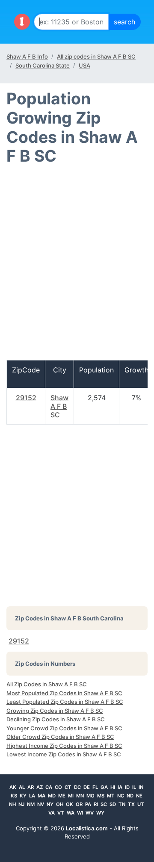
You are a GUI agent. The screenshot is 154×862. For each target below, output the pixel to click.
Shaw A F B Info (27, 56)
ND (130, 796)
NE (139, 796)
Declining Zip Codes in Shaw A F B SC (55, 719)
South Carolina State (42, 65)
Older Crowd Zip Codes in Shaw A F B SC (60, 736)
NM (31, 804)
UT (140, 804)
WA (70, 813)
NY (50, 804)
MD (52, 796)
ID (127, 787)
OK (69, 804)
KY (23, 796)
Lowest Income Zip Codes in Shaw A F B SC (63, 754)
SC (104, 804)
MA (41, 796)
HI (112, 787)
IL (134, 787)
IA (120, 787)
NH (12, 804)
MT (111, 796)
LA (32, 796)
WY (100, 813)
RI (96, 804)
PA (88, 804)
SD (113, 804)
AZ (39, 787)
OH (59, 804)
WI (80, 813)
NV (40, 804)
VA (51, 813)
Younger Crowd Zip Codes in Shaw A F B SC (64, 728)
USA (84, 65)
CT (68, 787)
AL (22, 787)
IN (141, 787)
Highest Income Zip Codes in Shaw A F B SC (64, 745)
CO (58, 787)
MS (100, 796)
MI (71, 796)
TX (131, 804)
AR (30, 787)
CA (48, 787)
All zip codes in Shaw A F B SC (96, 56)
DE (86, 787)
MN (80, 796)
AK (12, 787)
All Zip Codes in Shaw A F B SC (46, 684)
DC (77, 787)
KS (14, 796)
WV (90, 813)
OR (79, 804)
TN (121, 804)
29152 (26, 397)
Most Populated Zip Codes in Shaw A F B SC (64, 693)
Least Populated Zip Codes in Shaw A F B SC (64, 701)
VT (60, 813)
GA (104, 787)
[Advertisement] (77, 266)
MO (90, 796)
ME (61, 796)
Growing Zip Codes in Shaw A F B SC (54, 710)
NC (120, 796)
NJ (21, 804)
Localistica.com (87, 828)
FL (95, 787)
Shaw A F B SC (59, 406)
